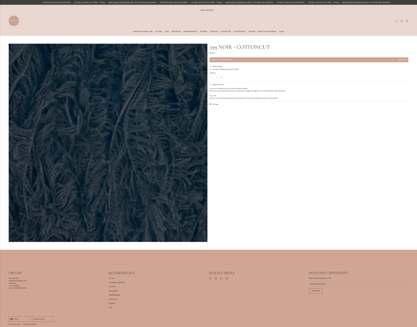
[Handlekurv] (401, 21)
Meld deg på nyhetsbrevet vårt (106, 2)
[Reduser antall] (212, 77)
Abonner (316, 291)
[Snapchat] (221, 278)
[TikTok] (227, 278)
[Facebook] (210, 278)
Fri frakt (62, 2)
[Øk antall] (221, 77)
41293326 (15, 285)
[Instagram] (215, 278)
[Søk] (396, 21)
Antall (213, 73)
